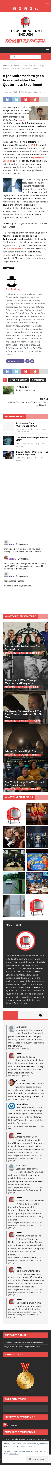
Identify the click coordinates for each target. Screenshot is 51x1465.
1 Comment (33, 687)
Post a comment (23, 432)
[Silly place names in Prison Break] (14, 883)
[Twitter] (20, 9)
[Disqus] (25, 501)
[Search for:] (25, 56)
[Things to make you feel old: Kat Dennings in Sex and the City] (37, 814)
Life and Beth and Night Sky (20, 751)
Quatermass (38, 380)
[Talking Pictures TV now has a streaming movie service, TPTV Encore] (37, 860)
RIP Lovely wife (13, 1049)
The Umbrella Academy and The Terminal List (22, 647)
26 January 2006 (10, 92)
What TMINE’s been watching (20, 616)
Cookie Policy (14, 1454)
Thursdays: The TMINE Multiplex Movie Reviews (23, 1342)
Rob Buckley (26, 92)
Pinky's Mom (21, 1104)
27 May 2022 (23, 755)
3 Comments (39, 92)
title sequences (14, 248)
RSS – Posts (12, 1425)
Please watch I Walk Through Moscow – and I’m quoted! (21, 681)
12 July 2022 (22, 687)
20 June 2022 (23, 721)
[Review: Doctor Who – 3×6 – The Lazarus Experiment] (8, 455)
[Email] (32, 361)
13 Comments (35, 755)
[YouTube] (31, 9)
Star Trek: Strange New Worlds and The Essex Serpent (24, 783)
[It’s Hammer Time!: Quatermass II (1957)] (8, 426)
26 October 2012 (23, 429)
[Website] (27, 361)
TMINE (18, 1053)
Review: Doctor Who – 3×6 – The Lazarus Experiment (32, 453)
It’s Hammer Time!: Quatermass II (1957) (26, 424)
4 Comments (35, 721)
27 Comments (35, 653)
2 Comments (35, 789)
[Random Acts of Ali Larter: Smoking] (14, 814)
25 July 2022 (23, 653)
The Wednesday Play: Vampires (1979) (32, 439)
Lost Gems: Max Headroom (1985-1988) (22, 1126)
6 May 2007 (21, 458)
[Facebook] (14, 9)
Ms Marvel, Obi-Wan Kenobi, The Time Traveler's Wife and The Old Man (23, 714)
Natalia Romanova (39, 429)
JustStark (20, 1080)
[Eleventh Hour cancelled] (37, 906)
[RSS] (36, 9)
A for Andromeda (18, 380)
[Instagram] (25, 9)
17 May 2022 (23, 789)
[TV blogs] (25, 1378)
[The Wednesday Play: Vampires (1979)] (8, 440)
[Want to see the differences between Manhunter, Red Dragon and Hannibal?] (14, 906)
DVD (33, 145)
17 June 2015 (21, 443)
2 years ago (25, 1049)
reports (21, 120)
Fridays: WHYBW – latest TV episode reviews (21, 1346)
